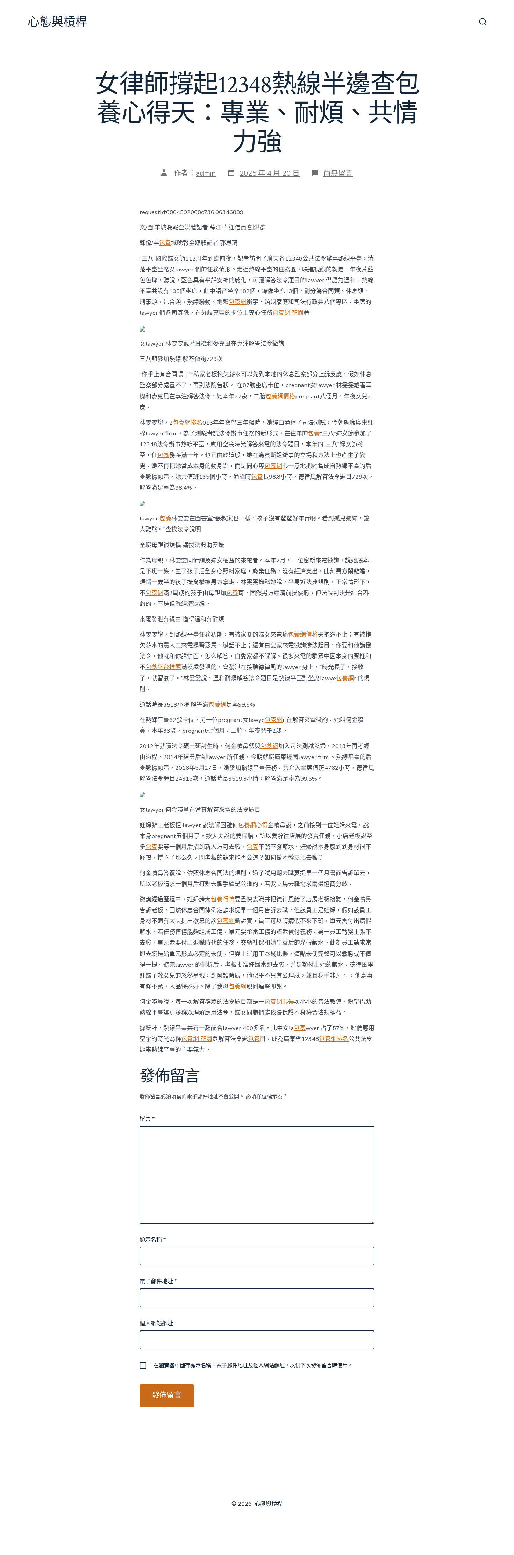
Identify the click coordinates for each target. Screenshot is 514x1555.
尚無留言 (338, 173)
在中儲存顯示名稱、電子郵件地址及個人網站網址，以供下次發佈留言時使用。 (253, 1365)
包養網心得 (253, 825)
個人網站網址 (156, 1323)
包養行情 (223, 899)
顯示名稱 (153, 1240)
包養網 (238, 302)
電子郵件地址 (158, 1281)
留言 (147, 1119)
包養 (165, 243)
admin (206, 173)
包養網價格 (280, 396)
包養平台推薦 (163, 667)
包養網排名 (187, 423)
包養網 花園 (288, 313)
